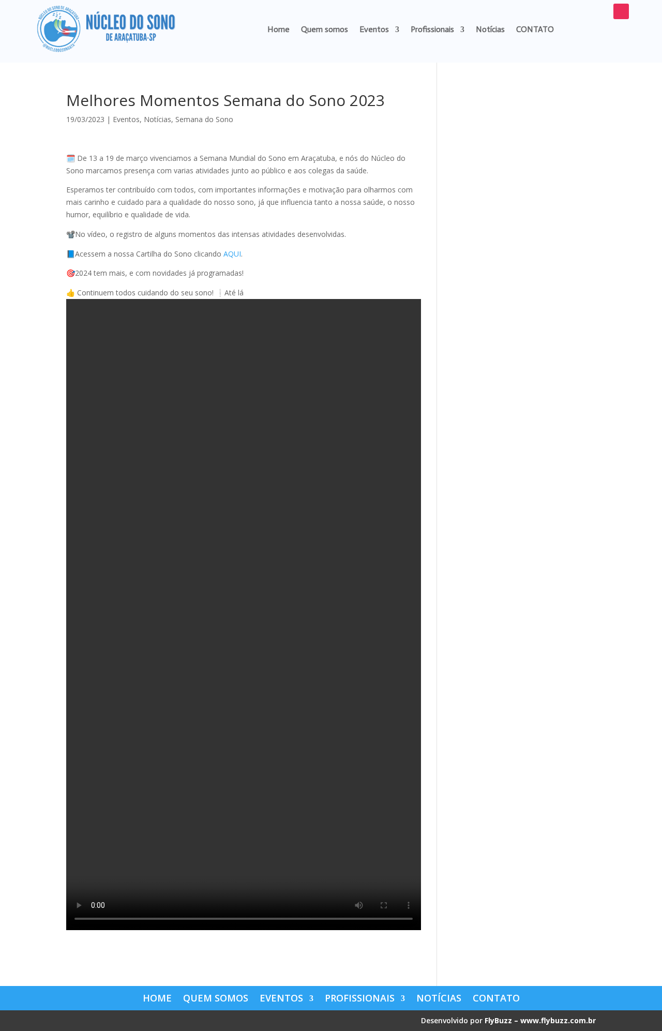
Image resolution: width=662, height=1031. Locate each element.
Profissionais (432, 29)
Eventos (374, 29)
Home (278, 29)
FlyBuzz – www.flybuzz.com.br (540, 1020)
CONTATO (535, 29)
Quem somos (324, 29)
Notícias (490, 29)
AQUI (232, 254)
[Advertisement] (524, 248)
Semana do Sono (204, 119)
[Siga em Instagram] (621, 11)
